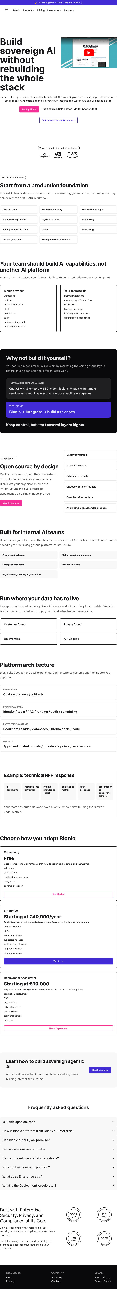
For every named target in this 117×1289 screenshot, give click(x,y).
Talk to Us (58, 961)
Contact (56, 1281)
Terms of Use (102, 1277)
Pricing (41, 10)
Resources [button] (53, 10)
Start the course (100, 1070)
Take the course (72, 2)
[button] (6, 10)
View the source (11, 503)
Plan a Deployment (58, 1028)
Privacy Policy (103, 1281)
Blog (8, 1277)
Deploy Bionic (29, 109)
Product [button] (27, 10)
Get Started (58, 894)
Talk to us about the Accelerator (58, 120)
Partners (69, 10)
